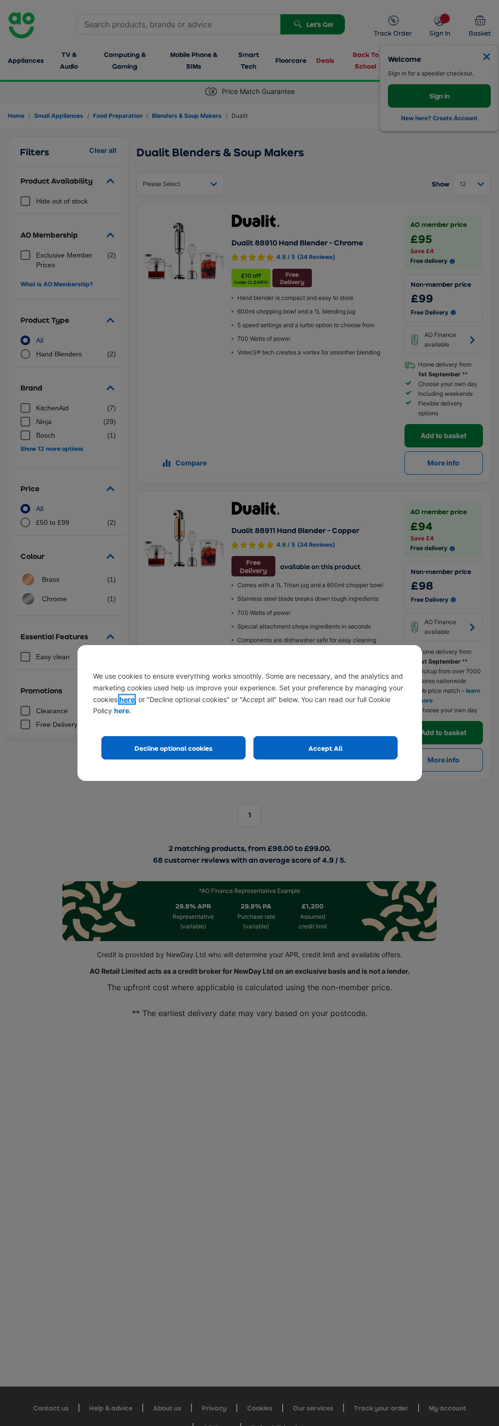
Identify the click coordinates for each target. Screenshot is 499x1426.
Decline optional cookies (173, 748)
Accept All (325, 748)
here (126, 699)
